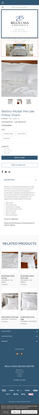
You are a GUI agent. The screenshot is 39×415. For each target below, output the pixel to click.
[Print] (9, 171)
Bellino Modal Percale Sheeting (8, 277)
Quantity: (5, 146)
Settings (6, 412)
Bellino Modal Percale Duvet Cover (27, 277)
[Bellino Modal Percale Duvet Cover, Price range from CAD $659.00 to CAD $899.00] (29, 260)
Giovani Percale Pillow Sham (27, 318)
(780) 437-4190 (20, 380)
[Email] (6, 171)
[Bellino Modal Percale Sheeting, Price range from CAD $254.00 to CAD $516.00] (10, 260)
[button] (6, 125)
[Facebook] (2, 171)
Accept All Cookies (29, 412)
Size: (3, 130)
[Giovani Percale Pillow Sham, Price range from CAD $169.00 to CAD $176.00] (29, 301)
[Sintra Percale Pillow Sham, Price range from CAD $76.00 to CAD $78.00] (10, 301)
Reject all (16, 412)
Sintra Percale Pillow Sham (9, 317)
